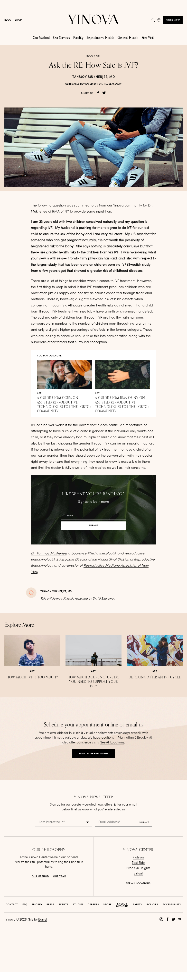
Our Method (40, 876)
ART (98, 56)
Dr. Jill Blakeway (110, 84)
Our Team (59, 876)
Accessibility (172, 904)
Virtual (138, 873)
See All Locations (112, 742)
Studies (78, 904)
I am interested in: (52, 822)
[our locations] (159, 20)
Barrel (42, 919)
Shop (18, 20)
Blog (7, 20)
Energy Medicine (122, 905)
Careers (93, 904)
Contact (12, 904)
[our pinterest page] (179, 919)
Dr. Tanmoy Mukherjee (48, 553)
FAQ (24, 904)
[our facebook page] (167, 919)
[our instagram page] (161, 919)
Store (107, 904)
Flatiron (138, 857)
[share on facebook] (98, 93)
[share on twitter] (104, 93)
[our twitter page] (173, 919)
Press (50, 904)
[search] (153, 20)
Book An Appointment (94, 753)
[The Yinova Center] (93, 20)
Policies (152, 904)
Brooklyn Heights (138, 868)
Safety (137, 904)
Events (63, 904)
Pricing (37, 904)
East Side (138, 863)
